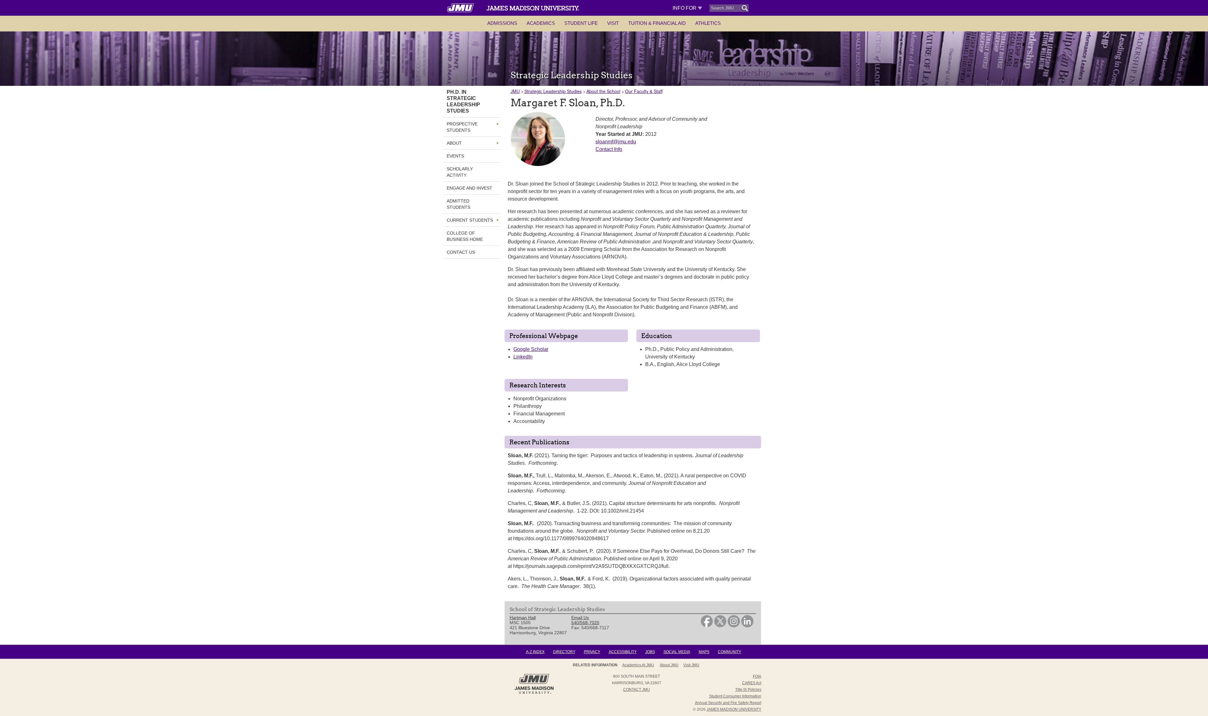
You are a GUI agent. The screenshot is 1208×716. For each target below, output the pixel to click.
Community (729, 652)
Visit (613, 23)
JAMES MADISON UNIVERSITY (734, 709)
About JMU (669, 665)
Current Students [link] (470, 220)
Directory (564, 652)
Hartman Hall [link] (523, 617)
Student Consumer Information (735, 696)
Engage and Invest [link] (469, 188)
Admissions (502, 23)
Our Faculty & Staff (644, 91)
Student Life (581, 23)
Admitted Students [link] (458, 204)
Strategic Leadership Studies (553, 91)
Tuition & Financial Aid (657, 23)
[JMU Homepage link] (534, 693)
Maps (704, 652)
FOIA (757, 676)
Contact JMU (636, 689)
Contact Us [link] (461, 252)
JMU (515, 91)
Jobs (650, 652)
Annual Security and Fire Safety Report (728, 703)
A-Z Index (535, 652)
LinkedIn (523, 356)
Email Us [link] (580, 617)
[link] (707, 625)
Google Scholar (530, 349)
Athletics (708, 23)
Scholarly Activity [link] (460, 172)
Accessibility (623, 652)
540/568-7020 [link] (585, 622)
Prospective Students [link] (462, 127)
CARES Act (751, 683)
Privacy (592, 652)
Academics (541, 23)
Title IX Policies (748, 689)
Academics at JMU (638, 665)
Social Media (676, 652)
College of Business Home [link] (465, 236)
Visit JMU (691, 665)
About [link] (454, 143)
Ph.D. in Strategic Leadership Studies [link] (463, 101)
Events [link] (455, 155)
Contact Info (609, 149)
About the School (603, 91)
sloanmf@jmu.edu (616, 141)
